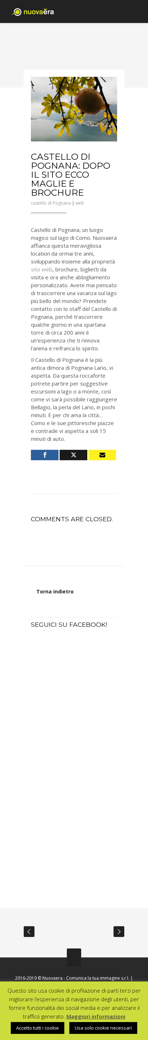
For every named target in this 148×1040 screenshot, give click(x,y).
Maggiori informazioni (95, 1016)
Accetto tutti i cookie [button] (37, 1028)
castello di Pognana (51, 203)
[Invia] (102, 455)
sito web (41, 269)
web (79, 203)
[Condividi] (45, 455)
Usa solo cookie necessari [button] (103, 1028)
